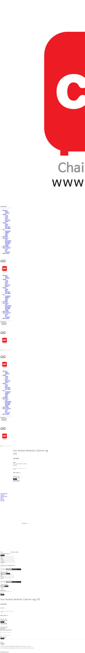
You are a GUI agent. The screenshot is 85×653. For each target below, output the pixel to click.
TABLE (6, 224)
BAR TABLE (7, 227)
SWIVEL (7, 221)
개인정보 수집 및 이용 (4, 565)
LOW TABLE (7, 228)
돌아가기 (2, 586)
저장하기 (8, 573)
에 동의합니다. (7, 565)
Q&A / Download (7, 247)
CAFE (6, 239)
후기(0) (1, 497)
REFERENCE (8, 242)
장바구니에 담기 (3, 623)
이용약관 (1, 642)
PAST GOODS (6, 246)
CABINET (7, 232)
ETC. (4, 229)
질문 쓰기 (2, 555)
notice (6, 249)
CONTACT (7, 213)
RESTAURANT (8, 240)
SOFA (6, 218)
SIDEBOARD (8, 231)
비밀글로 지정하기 (4, 572)
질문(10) (2, 499)
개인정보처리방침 (2, 643)
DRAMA (6, 245)
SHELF (6, 234)
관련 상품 (2, 500)
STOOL (6, 217)
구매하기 (2, 594)
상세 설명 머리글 (3, 493)
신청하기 (2, 638)
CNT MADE (5, 236)
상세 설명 (2, 495)
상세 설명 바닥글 (3, 496)
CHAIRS (4, 214)
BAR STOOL (7, 220)
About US (5, 210)
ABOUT (6, 211)
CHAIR (6, 215)
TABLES (4, 222)
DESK (6, 225)
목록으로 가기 (3, 573)
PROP (6, 235)
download (7, 252)
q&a (6, 250)
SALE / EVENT (6, 253)
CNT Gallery (5, 238)
